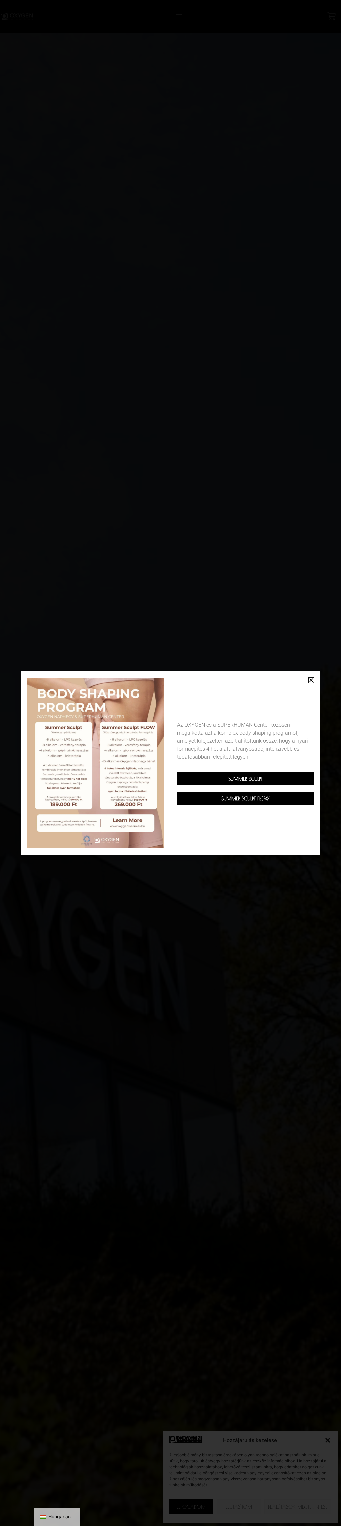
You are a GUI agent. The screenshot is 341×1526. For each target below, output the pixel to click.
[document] (170, 763)
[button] (311, 680)
